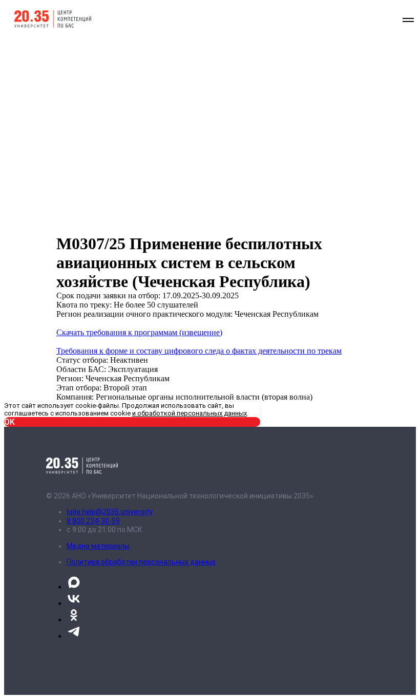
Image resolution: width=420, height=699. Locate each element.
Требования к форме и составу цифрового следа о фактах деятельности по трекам (199, 350)
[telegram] (74, 635)
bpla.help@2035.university (110, 512)
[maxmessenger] (74, 586)
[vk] (74, 603)
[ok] (74, 619)
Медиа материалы (98, 546)
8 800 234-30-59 (93, 521)
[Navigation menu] (408, 20)
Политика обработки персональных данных (141, 562)
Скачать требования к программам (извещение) (139, 332)
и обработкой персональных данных (189, 413)
